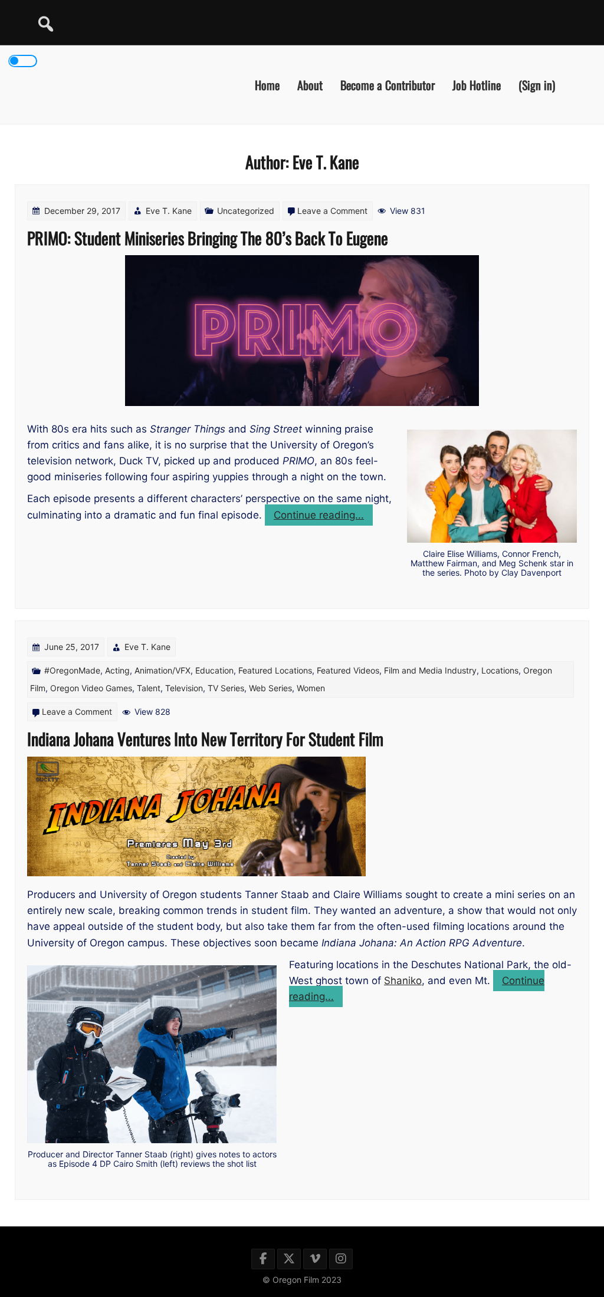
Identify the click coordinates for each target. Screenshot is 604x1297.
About (310, 84)
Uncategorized (245, 211)
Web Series (270, 688)
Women (311, 688)
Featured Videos (348, 670)
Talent (148, 688)
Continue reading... (323, 517)
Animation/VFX (162, 670)
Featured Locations (275, 670)
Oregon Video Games (91, 688)
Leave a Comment (332, 211)
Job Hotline (476, 84)
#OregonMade (72, 670)
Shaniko (403, 980)
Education (214, 670)
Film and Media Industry (430, 670)
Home (267, 84)
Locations (499, 670)
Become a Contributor (387, 84)
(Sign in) (536, 84)
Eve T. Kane (169, 211)
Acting (117, 670)
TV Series (226, 688)
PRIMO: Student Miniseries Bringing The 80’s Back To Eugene (207, 238)
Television (184, 688)
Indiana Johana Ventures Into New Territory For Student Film (205, 739)
